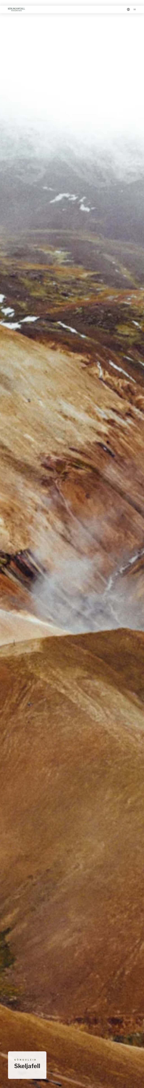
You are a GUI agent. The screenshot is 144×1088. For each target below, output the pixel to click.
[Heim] (16, 9)
